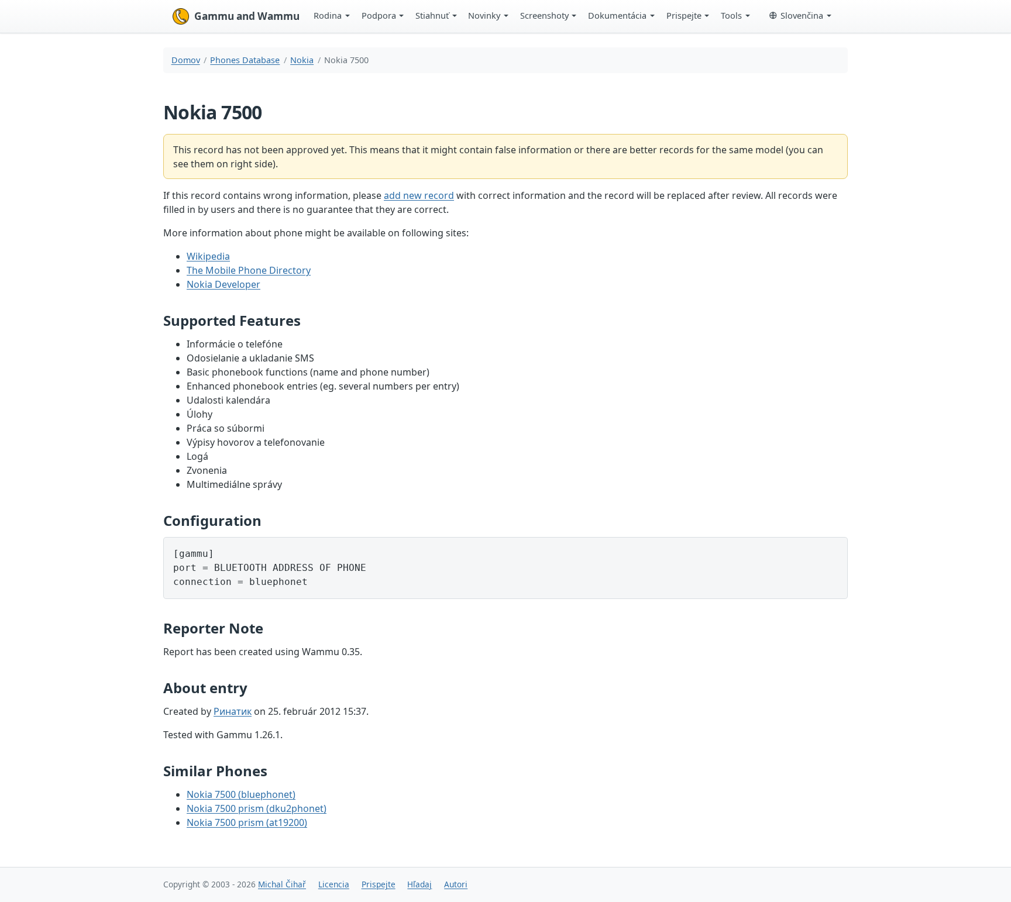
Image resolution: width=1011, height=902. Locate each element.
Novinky (484, 15)
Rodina (328, 15)
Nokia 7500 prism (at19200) (247, 822)
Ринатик (233, 711)
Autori (455, 884)
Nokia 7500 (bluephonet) (241, 794)
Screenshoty (544, 15)
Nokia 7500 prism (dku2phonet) (256, 808)
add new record (419, 195)
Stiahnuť (432, 15)
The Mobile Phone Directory (249, 270)
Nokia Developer (223, 284)
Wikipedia (208, 256)
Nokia (302, 60)
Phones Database (245, 60)
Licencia (333, 884)
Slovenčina (801, 15)
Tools (731, 15)
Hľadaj (419, 884)
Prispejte (683, 15)
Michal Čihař (282, 884)
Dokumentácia (617, 15)
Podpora (379, 15)
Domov (185, 60)
